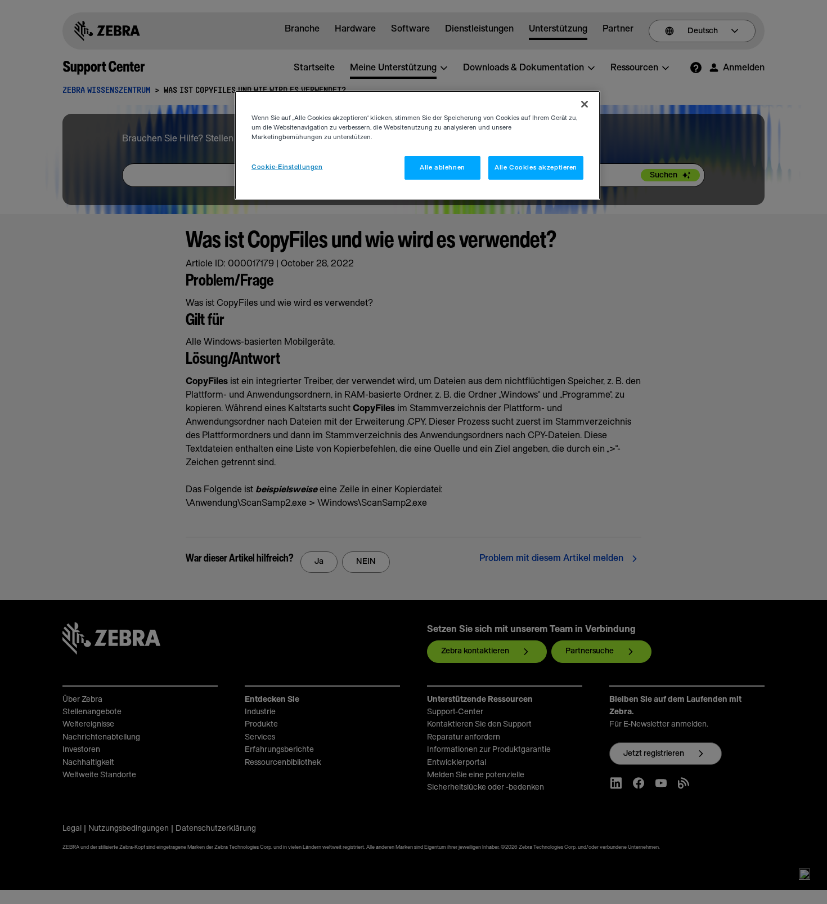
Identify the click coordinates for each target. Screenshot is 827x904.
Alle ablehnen (442, 167)
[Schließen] (584, 104)
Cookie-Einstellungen (286, 167)
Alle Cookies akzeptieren (536, 167)
